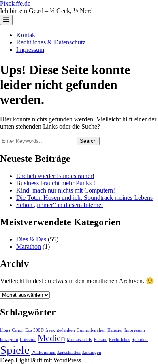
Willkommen (43, 352)
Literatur (28, 339)
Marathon (28, 246)
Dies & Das (31, 239)
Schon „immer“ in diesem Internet (59, 204)
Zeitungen (91, 352)
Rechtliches (119, 339)
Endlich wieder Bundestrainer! (55, 175)
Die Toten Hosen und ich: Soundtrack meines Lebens (84, 197)
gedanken (66, 330)
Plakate (100, 339)
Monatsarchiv (79, 339)
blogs (5, 330)
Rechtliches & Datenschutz (50, 42)
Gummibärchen (91, 330)
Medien (51, 338)
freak (50, 330)
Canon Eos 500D (28, 330)
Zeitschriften (69, 352)
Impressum (30, 49)
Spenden (140, 339)
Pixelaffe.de (15, 3)
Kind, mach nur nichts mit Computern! (65, 190)
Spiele (15, 349)
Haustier (115, 330)
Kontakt (26, 35)
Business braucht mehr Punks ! (55, 183)
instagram (9, 339)
